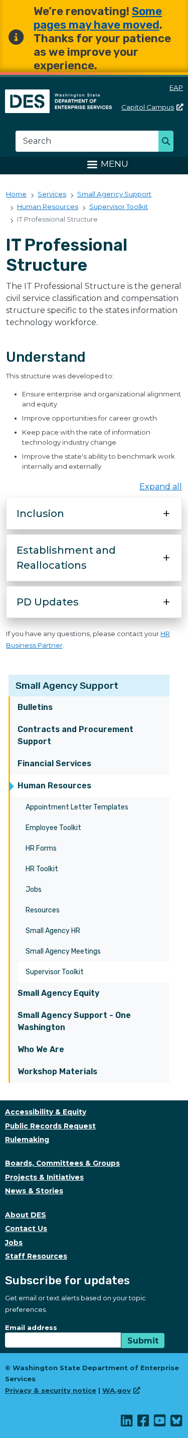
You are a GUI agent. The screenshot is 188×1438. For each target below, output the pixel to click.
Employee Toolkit (53, 828)
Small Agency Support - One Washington (74, 1021)
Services (52, 194)
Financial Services (54, 763)
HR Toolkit (42, 869)
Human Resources (54, 785)
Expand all (160, 486)
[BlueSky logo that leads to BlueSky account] (176, 1423)
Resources (43, 910)
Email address (31, 1327)
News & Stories (34, 1191)
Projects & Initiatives (44, 1177)
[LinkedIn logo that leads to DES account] (127, 1423)
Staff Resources (36, 1256)
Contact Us (26, 1228)
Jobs (34, 889)
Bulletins (35, 707)
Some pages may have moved (98, 18)
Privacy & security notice (50, 1390)
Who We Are (41, 1049)
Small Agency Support (67, 685)
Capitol (147, 107)
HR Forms (41, 848)
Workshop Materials (57, 1071)
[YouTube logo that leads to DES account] (160, 1423)
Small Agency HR (53, 931)
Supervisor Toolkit (55, 972)
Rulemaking (27, 1140)
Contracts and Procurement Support (75, 735)
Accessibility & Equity (45, 1112)
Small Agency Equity (58, 993)
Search (168, 142)
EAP (176, 87)
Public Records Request (50, 1126)
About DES (25, 1215)
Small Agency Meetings (63, 951)
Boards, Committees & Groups (62, 1163)
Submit (142, 1341)
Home (16, 194)
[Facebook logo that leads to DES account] (143, 1423)
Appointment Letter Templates (77, 807)
